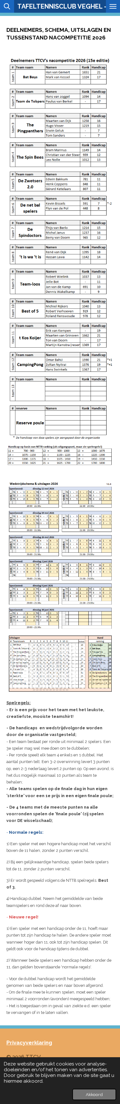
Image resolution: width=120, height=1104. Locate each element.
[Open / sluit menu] (113, 6)
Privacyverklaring (29, 1042)
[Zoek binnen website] (7, 6)
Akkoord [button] (94, 1094)
